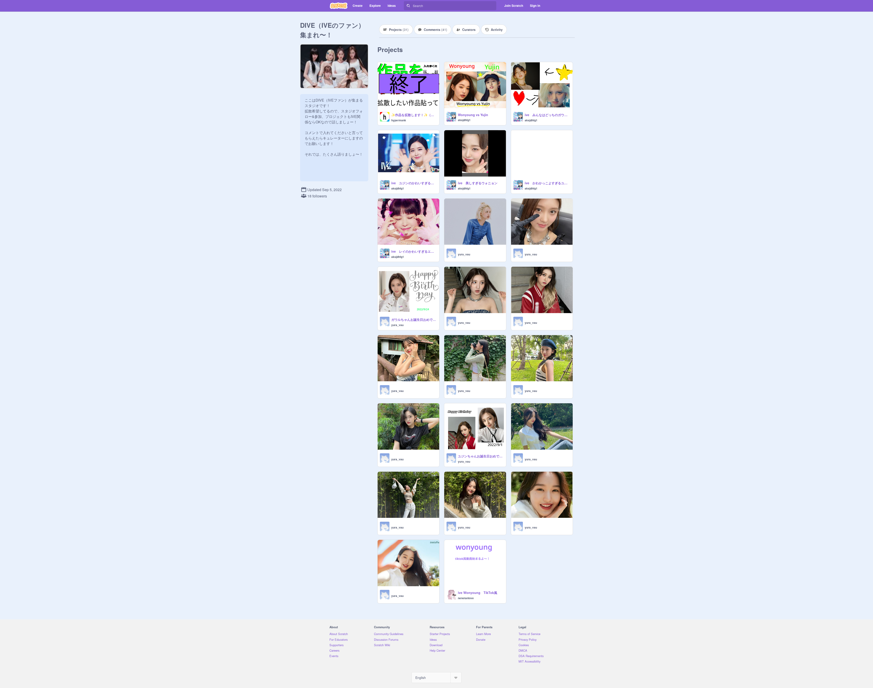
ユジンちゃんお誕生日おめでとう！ (480, 456)
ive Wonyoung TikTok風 (477, 592)
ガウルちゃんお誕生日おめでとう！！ (413, 319)
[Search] (408, 5)
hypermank (398, 120)
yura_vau (464, 254)
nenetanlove (466, 598)
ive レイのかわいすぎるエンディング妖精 (413, 251)
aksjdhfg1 (464, 120)
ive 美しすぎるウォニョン (477, 183)
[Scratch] (338, 5)
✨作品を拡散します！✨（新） (413, 114)
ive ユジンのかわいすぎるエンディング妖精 (413, 183)
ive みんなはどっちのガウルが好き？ (547, 114)
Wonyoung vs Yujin (473, 114)
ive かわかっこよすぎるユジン (547, 183)
